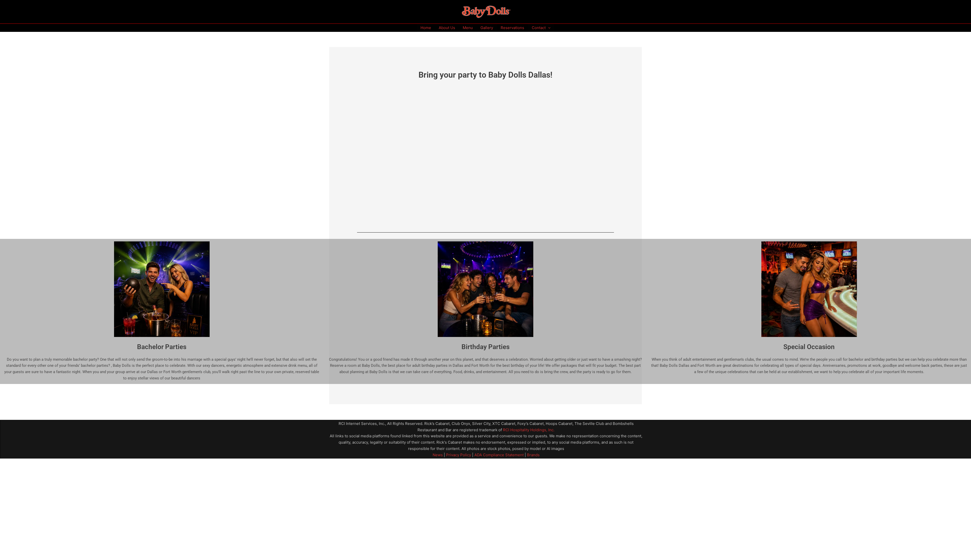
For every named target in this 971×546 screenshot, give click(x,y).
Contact (539, 27)
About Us (447, 27)
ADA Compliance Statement (499, 454)
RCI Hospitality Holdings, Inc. (529, 429)
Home (426, 27)
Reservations (512, 27)
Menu (468, 27)
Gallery (486, 27)
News (438, 454)
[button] (548, 28)
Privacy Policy (458, 454)
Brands (533, 454)
